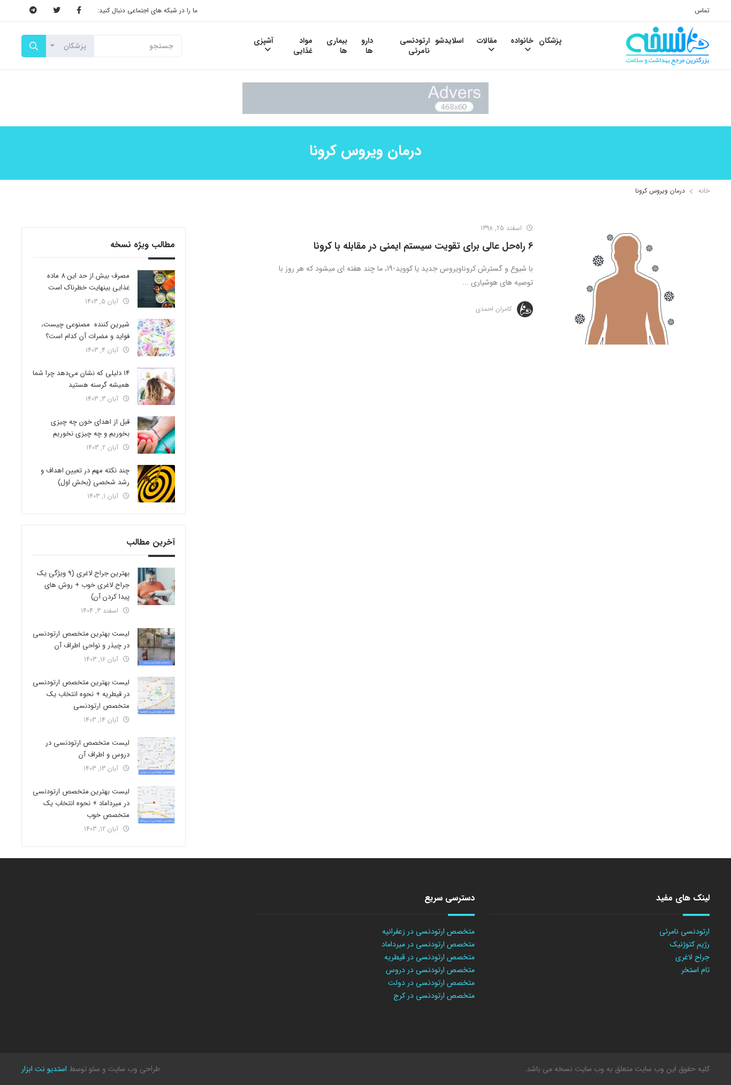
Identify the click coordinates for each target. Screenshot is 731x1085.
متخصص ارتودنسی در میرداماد (428, 944)
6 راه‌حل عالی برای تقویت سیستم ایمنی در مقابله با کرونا (423, 246)
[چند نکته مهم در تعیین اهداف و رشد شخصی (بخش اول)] (156, 483)
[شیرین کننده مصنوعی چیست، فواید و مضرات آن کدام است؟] (156, 337)
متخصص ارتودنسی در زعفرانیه (428, 931)
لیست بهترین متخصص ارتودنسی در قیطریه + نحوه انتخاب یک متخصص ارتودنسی (81, 694)
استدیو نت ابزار (44, 1069)
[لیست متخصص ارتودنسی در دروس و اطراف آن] (156, 756)
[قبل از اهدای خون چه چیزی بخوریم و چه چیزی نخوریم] (156, 435)
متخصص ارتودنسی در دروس (430, 970)
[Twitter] (56, 10)
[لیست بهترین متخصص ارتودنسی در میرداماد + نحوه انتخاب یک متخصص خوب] (156, 804)
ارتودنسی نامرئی (684, 931)
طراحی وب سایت (133, 1069)
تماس (702, 10)
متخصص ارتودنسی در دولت (431, 983)
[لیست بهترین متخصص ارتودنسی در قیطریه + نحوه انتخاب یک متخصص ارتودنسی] (156, 695)
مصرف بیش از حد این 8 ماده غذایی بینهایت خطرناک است (88, 281)
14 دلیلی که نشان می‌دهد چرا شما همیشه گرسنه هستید (81, 379)
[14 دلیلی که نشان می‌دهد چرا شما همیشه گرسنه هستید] (156, 386)
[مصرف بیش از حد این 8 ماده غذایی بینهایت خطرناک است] (156, 289)
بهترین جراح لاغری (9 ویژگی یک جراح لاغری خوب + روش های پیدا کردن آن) (83, 585)
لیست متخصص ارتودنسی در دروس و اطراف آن (87, 748)
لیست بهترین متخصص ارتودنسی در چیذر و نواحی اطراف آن (81, 639)
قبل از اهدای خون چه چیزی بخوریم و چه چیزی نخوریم (90, 427)
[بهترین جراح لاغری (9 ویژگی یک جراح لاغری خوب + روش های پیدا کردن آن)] (156, 586)
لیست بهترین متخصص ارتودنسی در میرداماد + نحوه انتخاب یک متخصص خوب (81, 803)
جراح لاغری (692, 957)
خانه (704, 191)
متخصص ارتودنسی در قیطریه (429, 957)
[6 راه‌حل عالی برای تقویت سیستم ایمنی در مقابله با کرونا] (627, 280)
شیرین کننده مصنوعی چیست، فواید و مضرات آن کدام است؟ (85, 330)
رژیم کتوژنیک (690, 944)
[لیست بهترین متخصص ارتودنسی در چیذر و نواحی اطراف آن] (156, 647)
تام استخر (695, 970)
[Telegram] (33, 10)
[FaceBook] (78, 10)
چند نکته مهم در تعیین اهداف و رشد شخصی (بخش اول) (85, 476)
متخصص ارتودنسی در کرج (434, 996)
